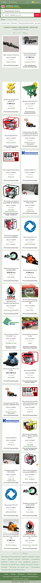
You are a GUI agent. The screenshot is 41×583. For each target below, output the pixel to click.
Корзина (36, 2)
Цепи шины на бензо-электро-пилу (11, 556)
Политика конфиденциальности (29, 576)
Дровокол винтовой (14, 559)
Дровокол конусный (28, 556)
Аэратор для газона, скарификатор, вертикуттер (24, 562)
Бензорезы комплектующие (25, 23)
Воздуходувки (21, 569)
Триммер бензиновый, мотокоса (29, 564)
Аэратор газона (5, 23)
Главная (6, 574)
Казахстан (20, 579)
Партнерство (21, 574)
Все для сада (12, 569)
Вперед (25, 33)
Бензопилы (14, 23)
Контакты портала (32, 574)
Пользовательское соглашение (11, 576)
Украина (14, 579)
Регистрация (13, 2)
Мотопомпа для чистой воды (19, 567)
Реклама (13, 574)
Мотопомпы (25, 559)
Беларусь (26, 579)
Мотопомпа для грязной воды (10, 564)
